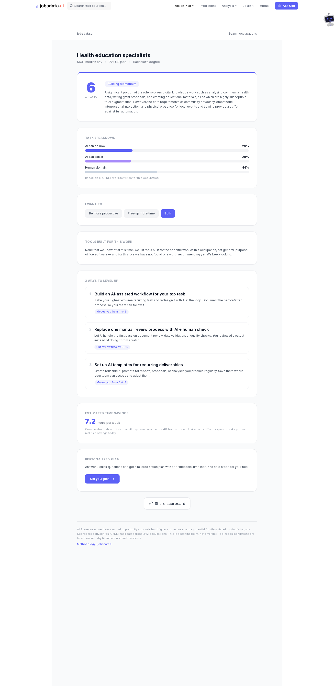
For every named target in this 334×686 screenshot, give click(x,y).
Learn (247, 6)
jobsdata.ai (85, 33)
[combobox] (89, 6)
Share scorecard (170, 503)
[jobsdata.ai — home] (50, 6)
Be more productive (103, 213)
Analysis (228, 6)
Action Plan (183, 6)
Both (168, 213)
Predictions (208, 6)
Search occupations (242, 33)
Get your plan (99, 479)
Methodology (86, 544)
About (264, 6)
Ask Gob (289, 6)
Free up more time (141, 213)
